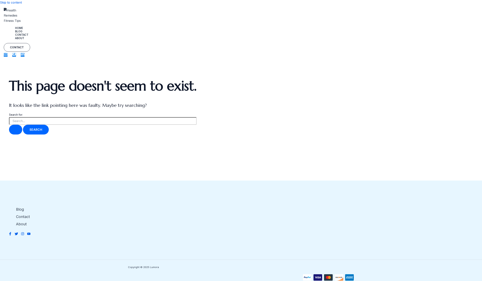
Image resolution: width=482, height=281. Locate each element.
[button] (17, 47)
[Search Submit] (15, 129)
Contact (21, 34)
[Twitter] (16, 234)
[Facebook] (14, 55)
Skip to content (11, 2)
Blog (18, 31)
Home (19, 28)
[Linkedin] (22, 55)
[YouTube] (29, 234)
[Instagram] (6, 55)
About (19, 38)
